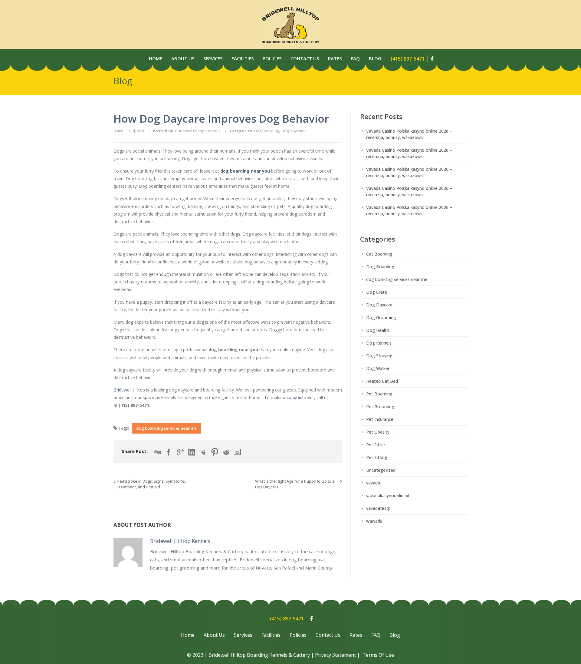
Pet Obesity (377, 432)
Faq (355, 58)
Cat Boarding (379, 254)
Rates (335, 58)
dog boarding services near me (166, 428)
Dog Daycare (293, 131)
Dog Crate (376, 292)
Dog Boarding (266, 131)
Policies (272, 58)
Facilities (242, 58)
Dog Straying (379, 355)
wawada (374, 521)
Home (155, 58)
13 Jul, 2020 (135, 131)
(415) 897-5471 (408, 58)
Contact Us (304, 58)
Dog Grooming (381, 317)
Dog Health (377, 330)
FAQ (375, 635)
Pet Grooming (380, 406)
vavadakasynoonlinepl (387, 495)
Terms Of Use (378, 655)
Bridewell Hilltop (129, 390)
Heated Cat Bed (382, 381)
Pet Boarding (379, 394)
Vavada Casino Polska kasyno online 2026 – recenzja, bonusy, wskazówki (409, 134)
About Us (182, 58)
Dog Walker (377, 368)
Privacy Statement (335, 655)
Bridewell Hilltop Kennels (198, 131)
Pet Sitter (375, 445)
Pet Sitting (376, 457)
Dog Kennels (379, 343)
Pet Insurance (379, 419)
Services (212, 58)
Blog (375, 58)
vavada (373, 483)
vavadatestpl (379, 508)
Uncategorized (381, 470)
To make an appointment (289, 397)
